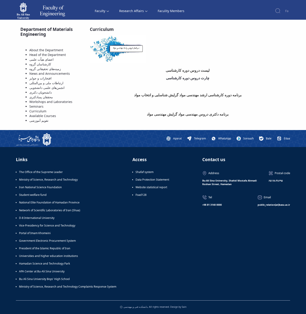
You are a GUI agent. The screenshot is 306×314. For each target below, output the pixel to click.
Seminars (36, 106)
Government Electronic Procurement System (47, 241)
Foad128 (141, 195)
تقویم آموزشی (38, 120)
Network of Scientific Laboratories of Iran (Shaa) (49, 210)
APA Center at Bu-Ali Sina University (42, 271)
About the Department (46, 50)
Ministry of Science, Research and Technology (48, 180)
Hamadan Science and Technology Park (44, 263)
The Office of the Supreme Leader (41, 172)
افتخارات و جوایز (40, 78)
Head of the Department (47, 55)
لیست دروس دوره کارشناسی (188, 70)
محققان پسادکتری (41, 97)
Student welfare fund (33, 195)
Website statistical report (151, 187)
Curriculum (37, 111)
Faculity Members (171, 11)
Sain (184, 306)
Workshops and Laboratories (50, 102)
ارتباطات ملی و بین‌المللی (46, 83)
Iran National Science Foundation (40, 187)
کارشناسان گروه (40, 64)
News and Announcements (49, 73)
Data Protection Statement (152, 180)
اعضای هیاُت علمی (41, 59)
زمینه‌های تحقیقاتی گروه (45, 69)
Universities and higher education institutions (48, 256)
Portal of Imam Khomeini (35, 233)
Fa (287, 11)
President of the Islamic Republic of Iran (44, 248)
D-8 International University (36, 218)
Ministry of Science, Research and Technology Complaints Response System (67, 286)
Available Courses (42, 116)
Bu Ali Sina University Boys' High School (44, 279)
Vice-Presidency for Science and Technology (47, 225)
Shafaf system (144, 172)
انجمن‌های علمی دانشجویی (47, 87)
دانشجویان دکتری (40, 92)
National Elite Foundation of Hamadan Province (49, 202)
